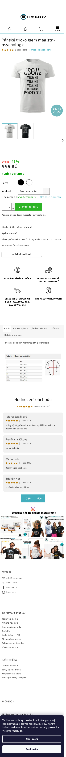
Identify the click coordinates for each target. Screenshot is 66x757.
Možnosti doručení (51, 197)
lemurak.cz (11, 587)
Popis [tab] (7, 328)
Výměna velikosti (10, 623)
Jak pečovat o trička (11, 673)
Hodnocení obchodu (33, 399)
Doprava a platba (10, 619)
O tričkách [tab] (54, 328)
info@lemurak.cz (14, 578)
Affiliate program (10, 647)
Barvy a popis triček (11, 669)
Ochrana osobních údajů (13, 643)
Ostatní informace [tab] (13, 335)
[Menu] (57, 29)
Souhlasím (32, 749)
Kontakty (6, 631)
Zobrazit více (33, 498)
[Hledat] (9, 28)
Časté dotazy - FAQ (11, 635)
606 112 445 (11, 582)
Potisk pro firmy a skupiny (14, 677)
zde (20, 731)
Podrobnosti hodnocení (39, 49)
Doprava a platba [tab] (20, 328)
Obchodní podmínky (11, 639)
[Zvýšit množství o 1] (13, 205)
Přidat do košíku (30, 206)
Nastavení (32, 739)
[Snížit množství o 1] (13, 208)
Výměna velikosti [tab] (38, 328)
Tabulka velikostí (10, 665)
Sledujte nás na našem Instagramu (34, 512)
